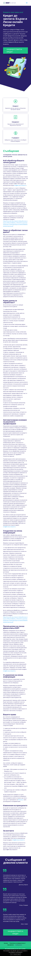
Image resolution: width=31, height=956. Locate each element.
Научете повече (17, 954)
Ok (11, 954)
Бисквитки (11, 945)
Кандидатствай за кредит (14, 50)
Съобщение (18, 945)
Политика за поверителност (18, 943)
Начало (6, 943)
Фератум (21, 799)
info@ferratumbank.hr (20, 185)
